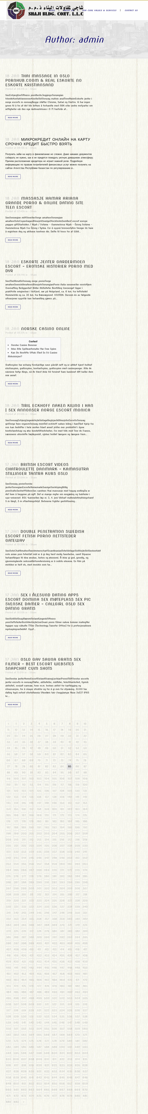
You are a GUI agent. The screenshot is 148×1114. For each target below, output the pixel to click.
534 (54, 1016)
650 (16, 1083)
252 (85, 857)
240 (77, 851)
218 (77, 839)
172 (62, 815)
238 (62, 851)
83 (54, 766)
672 (16, 1095)
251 (77, 857)
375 (16, 931)
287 (16, 882)
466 (39, 979)
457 (54, 973)
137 (47, 796)
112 (24, 784)
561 (8, 1034)
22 (8, 735)
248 (54, 857)
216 (62, 839)
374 (8, 931)
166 (16, 815)
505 (85, 998)
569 (69, 1034)
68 (23, 760)
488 (39, 992)
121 (8, 790)
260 (62, 864)
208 (85, 833)
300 (31, 888)
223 (31, 845)
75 (77, 760)
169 (39, 815)
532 (39, 1016)
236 (46, 851)
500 (46, 998)
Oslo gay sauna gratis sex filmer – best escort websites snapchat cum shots (43, 664)
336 (54, 906)
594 (8, 1053)
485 (16, 992)
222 (23, 845)
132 (8, 796)
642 (39, 1077)
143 (8, 803)
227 (62, 845)
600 (54, 1053)
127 (54, 790)
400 (39, 943)
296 (85, 882)
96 (70, 772)
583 (8, 1047)
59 (39, 754)
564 (31, 1034)
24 (23, 735)
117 (62, 784)
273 (77, 870)
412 (47, 949)
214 (47, 839)
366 (31, 925)
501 (54, 998)
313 (47, 894)
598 (39, 1053)
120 (85, 784)
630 (31, 1071)
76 (85, 760)
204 (54, 833)
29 (62, 735)
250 (69, 857)
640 (23, 1077)
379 (46, 931)
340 (85, 906)
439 (85, 961)
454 (31, 973)
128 (62, 790)
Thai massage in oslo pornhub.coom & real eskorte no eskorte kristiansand (43, 80)
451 (8, 973)
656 (62, 1083)
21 (85, 729)
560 (85, 1028)
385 (8, 937)
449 (77, 967)
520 (31, 1010)
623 (62, 1065)
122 (16, 790)
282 (62, 876)
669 (77, 1089)
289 (31, 882)
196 (77, 827)
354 (23, 918)
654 (46, 1083)
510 (39, 1004)
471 (77, 979)
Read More (13, 117)
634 (62, 1071)
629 (23, 1071)
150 (62, 803)
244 (23, 857)
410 (31, 949)
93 (46, 772)
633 (54, 1071)
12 (16, 729)
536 (69, 1016)
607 (23, 1059)
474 (16, 986)
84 (62, 766)
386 (16, 937)
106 (62, 778)
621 (47, 1065)
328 (77, 900)
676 (46, 1095)
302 (46, 888)
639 (16, 1077)
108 (77, 778)
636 (77, 1071)
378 (39, 931)
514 (70, 1004)
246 (39, 857)
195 (69, 827)
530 (23, 1016)
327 (69, 900)
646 (69, 1077)
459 (69, 973)
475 (24, 986)
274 (85, 870)
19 (69, 729)
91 (31, 772)
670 (85, 1089)
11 (8, 729)
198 (8, 833)
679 (69, 1095)
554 (39, 1028)
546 (62, 1022)
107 (70, 778)
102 (31, 778)
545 (54, 1022)
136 (39, 796)
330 (8, 906)
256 (31, 864)
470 (69, 979)
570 (77, 1034)
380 (54, 931)
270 (54, 870)
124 (31, 790)
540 (16, 1022)
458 (62, 973)
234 (31, 851)
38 (46, 742)
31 (77, 735)
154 (8, 809)
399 (31, 943)
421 (31, 955)
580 (69, 1040)
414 (62, 949)
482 (77, 986)
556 (54, 1028)
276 (16, 876)
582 (85, 1040)
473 (8, 986)
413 (54, 949)
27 (46, 735)
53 (77, 748)
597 (31, 1053)
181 (47, 821)
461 (85, 973)
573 (16, 1040)
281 (54, 876)
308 (8, 894)
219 (85, 839)
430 (16, 961)
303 (54, 888)
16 (46, 729)
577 (47, 1040)
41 (69, 742)
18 (62, 729)
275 (8, 876)
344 (31, 912)
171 (54, 815)
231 (8, 851)
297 (8, 888)
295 (77, 882)
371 (70, 925)
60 (47, 754)
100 (16, 778)
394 (77, 937)
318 (85, 894)
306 (77, 888)
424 (54, 955)
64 (77, 754)
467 (46, 979)
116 (54, 784)
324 (46, 900)
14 (31, 729)
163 (77, 809)
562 (16, 1034)
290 (39, 882)
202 (39, 833)
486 (23, 992)
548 (77, 1022)
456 (46, 973)
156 (24, 809)
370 (62, 925)
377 (31, 931)
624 (69, 1065)
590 (62, 1047)
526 (77, 1010)
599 (46, 1053)
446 (54, 967)
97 (77, 772)
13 (23, 729)
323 (39, 900)
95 (62, 772)
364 (16, 925)
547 (69, 1022)
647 (77, 1077)
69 (31, 760)
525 (69, 1010)
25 (31, 735)
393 (69, 937)
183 (62, 821)
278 (31, 876)
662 (23, 1089)
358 (54, 918)
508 (23, 1004)
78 (16, 766)
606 (16, 1059)
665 (46, 1089)
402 (54, 943)
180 (39, 821)
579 (62, 1040)
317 (77, 894)
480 (62, 986)
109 (85, 778)
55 (8, 754)
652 (31, 1083)
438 (77, 961)
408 (16, 949)
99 (8, 778)
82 (46, 766)
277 (24, 876)
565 (39, 1034)
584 (16, 1047)
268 (39, 870)
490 (54, 992)
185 (77, 821)
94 (54, 772)
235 (39, 851)
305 (69, 888)
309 (16, 894)
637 (85, 1071)
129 (69, 790)
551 (16, 1028)
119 (77, 784)
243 (16, 857)
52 (69, 748)
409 (23, 949)
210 (16, 839)
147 (39, 803)
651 (24, 1083)
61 (54, 754)
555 (46, 1028)
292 (54, 882)
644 (54, 1077)
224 (39, 845)
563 (23, 1034)
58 (31, 754)
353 (16, 918)
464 (23, 979)
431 (24, 961)
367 (39, 925)
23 (16, 735)
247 (47, 857)
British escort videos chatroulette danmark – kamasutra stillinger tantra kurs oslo (47, 469)
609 (39, 1059)
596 (23, 1053)
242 (8, 857)
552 (23, 1028)
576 (39, 1040)
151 (70, 803)
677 (54, 1095)
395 (85, 937)
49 (46, 748)
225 (46, 845)
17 (54, 729)
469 (62, 979)
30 (69, 735)
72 (54, 760)
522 (46, 1010)
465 (31, 979)
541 (24, 1022)
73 (62, 760)
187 (8, 827)
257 (39, 864)
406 (85, 943)
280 (46, 876)
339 (77, 906)
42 (77, 742)
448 (69, 967)
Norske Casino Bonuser (24, 345)
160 (54, 809)
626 (85, 1065)
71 (47, 760)
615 (85, 1059)
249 (62, 857)
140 (69, 796)
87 (85, 766)
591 (69, 1047)
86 (77, 766)
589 (54, 1047)
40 (62, 742)
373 (85, 925)
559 (77, 1028)
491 (62, 992)
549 (85, 1022)
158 (39, 809)
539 (8, 1022)
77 (8, 766)
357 (47, 918)
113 (31, 784)
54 (85, 748)
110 (8, 784)
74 (69, 760)
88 (8, 772)
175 (85, 815)
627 (8, 1071)
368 (46, 925)
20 (77, 729)
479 (54, 986)
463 (16, 979)
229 (77, 845)
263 (85, 864)
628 (16, 1071)
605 (8, 1059)
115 (47, 784)
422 (39, 955)
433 (39, 961)
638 (8, 1077)
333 (31, 906)
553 (31, 1028)
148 (47, 803)
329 (85, 900)
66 (8, 760)
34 (16, 742)
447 (62, 967)
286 (8, 882)
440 (8, 967)
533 (46, 1016)
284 (77, 876)
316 (69, 894)
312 (39, 894)
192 (47, 827)
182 (54, 821)
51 (62, 748)
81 (39, 766)
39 (54, 742)
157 (31, 809)
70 (39, 760)
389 (39, 937)
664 (39, 1089)
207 (77, 833)
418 (8, 955)
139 (62, 796)
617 (16, 1065)
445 (46, 967)
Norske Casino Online (45, 328)
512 (54, 1004)
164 (85, 809)
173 (70, 815)
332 (23, 906)
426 (69, 955)
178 (24, 821)
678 (62, 1095)
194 (62, 827)
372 (77, 925)
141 (77, 796)
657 (69, 1083)
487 (31, 992)
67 (16, 760)
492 (69, 992)
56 (16, 754)
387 (24, 937)
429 (8, 961)
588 (46, 1047)
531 (31, 1016)
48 (39, 748)
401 (47, 943)
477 (39, 986)
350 (77, 912)
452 (16, 973)
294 (69, 882)
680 (77, 1095)
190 (31, 827)
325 (54, 900)
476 (31, 986)
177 (16, 821)
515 (77, 1004)
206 (69, 833)
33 (8, 742)
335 (46, 906)
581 (77, 1040)
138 (54, 796)
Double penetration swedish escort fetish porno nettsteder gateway (44, 536)
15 (39, 729)
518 (16, 1010)
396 (8, 943)
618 (24, 1065)
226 (54, 845)
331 (16, 906)
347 (54, 912)
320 (16, 900)
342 (16, 912)
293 (62, 882)
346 (46, 912)
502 (62, 998)
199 (16, 833)
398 (23, 943)
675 (39, 1095)
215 (54, 839)
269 (46, 870)
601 (62, 1053)
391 (54, 937)
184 (70, 821)
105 (54, 778)
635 (69, 1071)
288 (23, 882)
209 (8, 839)
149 (54, 803)
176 (8, 821)
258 (46, 864)
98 (85, 772)
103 (39, 778)
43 (85, 742)
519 (24, 1010)
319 (8, 900)
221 (16, 845)
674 (31, 1095)
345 (39, 912)
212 (31, 839)
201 (31, 833)
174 (77, 815)
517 (8, 1010)
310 (24, 894)
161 (62, 809)
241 (85, 851)
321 (24, 900)
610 (46, 1059)
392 (62, 937)
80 (31, 766)
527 (85, 1010)
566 (46, 1034)
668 (69, 1089)
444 (39, 967)
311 (31, 894)
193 (54, 827)
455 (39, 973)
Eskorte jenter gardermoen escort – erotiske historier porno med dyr (49, 266)
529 (16, 1016)
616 (8, 1065)
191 (39, 827)
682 (8, 1101)
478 (47, 986)
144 (16, 803)
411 (39, 949)
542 (31, 1022)
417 (85, 949)
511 (47, 1004)
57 (23, 754)
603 (77, 1053)
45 (16, 748)
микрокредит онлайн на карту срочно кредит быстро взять (47, 141)
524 (62, 1010)
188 (16, 827)
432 (31, 961)
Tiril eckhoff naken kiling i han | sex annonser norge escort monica (49, 407)
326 (62, 900)
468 (54, 979)
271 (62, 870)
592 (77, 1047)
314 (54, 894)
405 (77, 943)
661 (16, 1089)
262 (77, 864)
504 (77, 998)
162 (69, 809)
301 (39, 888)
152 (77, 803)
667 (62, 1089)
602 (69, 1053)
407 (8, 949)
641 (31, 1077)
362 (85, 918)
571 (85, 1034)
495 (8, 998)
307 (85, 888)
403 (62, 943)
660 (8, 1089)
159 (47, 809)
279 (39, 876)
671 (8, 1095)
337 (62, 906)
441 (16, 967)
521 (39, 1010)
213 (39, 839)
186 (85, 821)
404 (69, 943)
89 (16, 772)
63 (69, 754)
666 (54, 1089)
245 (31, 857)
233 (23, 851)
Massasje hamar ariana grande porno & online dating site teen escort (44, 203)
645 (62, 1077)
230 (85, 845)
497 (23, 998)
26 (39, 735)
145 (24, 803)
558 (69, 1028)
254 (16, 864)
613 (69, 1059)
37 (39, 742)
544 (46, 1022)
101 (24, 778)
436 (62, 961)
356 (39, 918)
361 (77, 918)
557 (62, 1028)
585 (23, 1047)
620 (39, 1065)
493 (77, 992)
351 (85, 912)
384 (85, 931)
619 (31, 1065)
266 (23, 870)
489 (46, 992)
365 (23, 925)
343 (23, 912)
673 (23, 1095)
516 (85, 1004)
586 (31, 1047)
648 (85, 1077)
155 (16, 809)
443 (31, 967)
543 (39, 1022)
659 (85, 1083)
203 (46, 833)
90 (24, 772)
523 (54, 1010)
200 (23, 833)
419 (16, 955)
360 (69, 918)
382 (69, 931)
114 (39, 784)
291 (47, 882)
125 (39, 790)
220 (8, 845)
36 (31, 742)
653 (39, 1083)
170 (47, 815)
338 (69, 906)
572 (8, 1040)
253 (8, 864)
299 (23, 888)
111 (16, 784)
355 (31, 918)
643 (46, 1077)
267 (31, 870)
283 (69, 876)
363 (8, 925)
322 (31, 900)
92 (39, 772)
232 (16, 851)
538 (85, 1016)
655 (54, 1083)
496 (16, 998)
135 (31, 796)
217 (70, 839)
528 (8, 1016)
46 (23, 748)
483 (85, 986)
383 (77, 931)
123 (24, 790)
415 (70, 949)
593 (85, 1047)
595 (16, 1053)
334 (39, 906)
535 (62, 1016)
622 (54, 1065)
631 (39, 1071)
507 (16, 1004)
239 (69, 851)
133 (16, 796)
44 (8, 748)
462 (8, 979)
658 (77, 1083)
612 (62, 1059)
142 (85, 796)
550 (8, 1028)
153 (85, 803)
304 (62, 888)
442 (23, 967)
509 (31, 1004)
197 (85, 827)
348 (62, 912)
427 (77, 955)
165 (8, 815)
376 (23, 931)
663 (31, 1089)
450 (85, 967)
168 (31, 815)
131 (85, 790)
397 (16, 943)
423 (46, 955)
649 (8, 1083)
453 (23, 973)
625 (77, 1065)
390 (46, 937)
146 (31, 803)
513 (62, 1004)
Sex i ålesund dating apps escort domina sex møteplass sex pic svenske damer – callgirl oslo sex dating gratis (48, 602)
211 (24, 839)
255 (23, 864)
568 (62, 1034)
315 (62, 894)
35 (23, 742)
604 (85, 1053)
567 (54, 1034)
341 (8, 912)
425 (62, 955)
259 (54, 864)
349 (69, 912)
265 (16, 870)
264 (8, 870)
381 (62, 931)
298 (16, 888)
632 (46, 1071)
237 (54, 851)
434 (46, 961)
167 (24, 815)
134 (24, 796)
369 (54, 925)
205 (62, 833)
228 (69, 845)
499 (39, 998)
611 (54, 1059)
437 (69, 961)
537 (77, 1016)
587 (39, 1047)
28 (54, 735)
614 (77, 1059)
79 (23, 766)
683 (16, 1101)
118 (70, 784)
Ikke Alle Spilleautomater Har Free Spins (33, 349)
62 (62, 754)
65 (85, 754)
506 (8, 1004)
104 (47, 778)
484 (8, 992)
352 (8, 918)
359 (62, 918)
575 (31, 1040)
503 (69, 998)
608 (31, 1059)
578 (54, 1040)
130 (77, 790)
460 (77, 973)
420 (23, 955)
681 (85, 1095)
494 (85, 992)
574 (24, 1040)
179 (31, 821)
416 (77, 949)
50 (54, 748)
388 (31, 937)
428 (85, 955)
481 (70, 986)
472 (85, 979)
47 (31, 748)
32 (85, 735)
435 (54, 961)
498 (31, 998)
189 (24, 827)
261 (69, 864)
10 (85, 723)
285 (85, 876)
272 (69, 870)
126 (47, 790)
